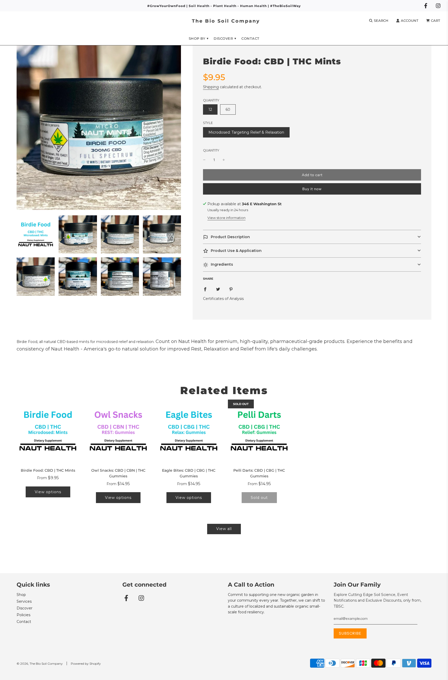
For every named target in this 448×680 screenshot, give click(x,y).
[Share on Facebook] (205, 289)
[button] (312, 237)
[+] (223, 160)
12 (210, 109)
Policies (23, 615)
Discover (24, 608)
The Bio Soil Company (226, 21)
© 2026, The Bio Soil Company (40, 663)
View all (224, 528)
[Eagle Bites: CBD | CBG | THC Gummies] (188, 431)
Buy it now (312, 189)
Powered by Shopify (86, 663)
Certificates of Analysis (223, 298)
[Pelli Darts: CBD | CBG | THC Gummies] (259, 431)
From (48, 478)
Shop (21, 594)
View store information (226, 218)
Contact (250, 38)
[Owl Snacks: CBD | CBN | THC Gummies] (118, 431)
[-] (204, 160)
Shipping (211, 87)
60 (228, 109)
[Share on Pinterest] (231, 289)
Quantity (211, 150)
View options (48, 492)
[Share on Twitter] (218, 289)
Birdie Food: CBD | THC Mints (48, 470)
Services (24, 601)
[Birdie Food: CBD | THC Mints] (48, 431)
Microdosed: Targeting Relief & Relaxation (246, 132)
